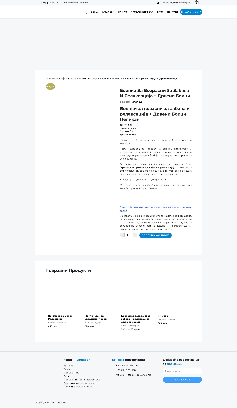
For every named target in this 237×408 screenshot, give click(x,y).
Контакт (172, 12)
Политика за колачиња (78, 386)
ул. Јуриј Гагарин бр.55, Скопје (133, 375)
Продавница (71, 372)
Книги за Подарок (89, 78)
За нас (122, 12)
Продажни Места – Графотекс (82, 379)
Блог (160, 12)
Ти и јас (163, 316)
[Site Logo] (49, 12)
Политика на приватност (79, 383)
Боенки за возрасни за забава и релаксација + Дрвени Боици (136, 319)
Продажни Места (142, 12)
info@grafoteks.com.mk (76, 2)
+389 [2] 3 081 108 (49, 2)
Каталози (108, 12)
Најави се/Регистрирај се (176, 2)
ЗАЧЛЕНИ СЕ (182, 379)
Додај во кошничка (156, 235)
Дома (94, 12)
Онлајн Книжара (66, 78)
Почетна (50, 78)
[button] (189, 12)
